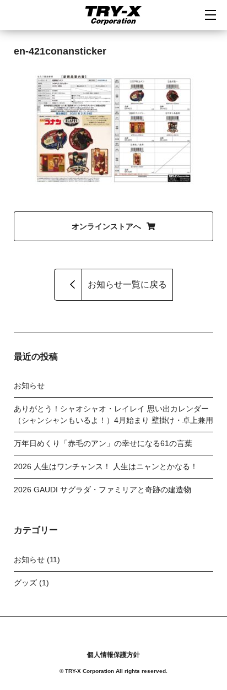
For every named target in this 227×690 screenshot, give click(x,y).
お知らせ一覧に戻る (127, 284)
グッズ (25, 582)
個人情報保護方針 (113, 655)
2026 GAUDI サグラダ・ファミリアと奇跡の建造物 (102, 489)
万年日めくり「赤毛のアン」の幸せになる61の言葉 (103, 443)
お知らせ (29, 385)
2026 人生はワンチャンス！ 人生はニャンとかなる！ (106, 466)
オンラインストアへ (106, 226)
